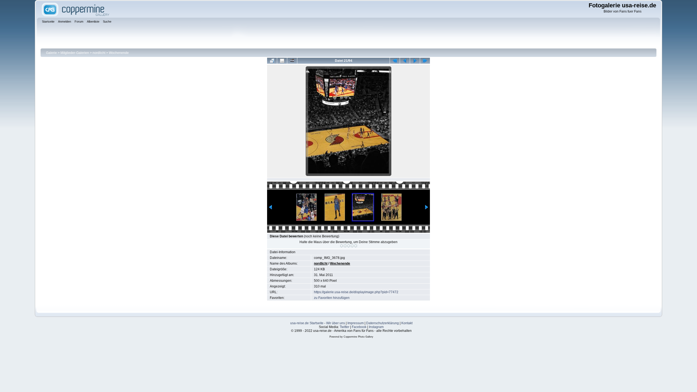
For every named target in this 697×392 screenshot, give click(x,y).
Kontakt (406, 323)
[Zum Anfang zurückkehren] (395, 61)
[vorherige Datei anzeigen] (405, 61)
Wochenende (119, 53)
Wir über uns (335, 323)
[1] (341, 246)
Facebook (359, 327)
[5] (355, 246)
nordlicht (99, 53)
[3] (348, 246)
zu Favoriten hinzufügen (332, 298)
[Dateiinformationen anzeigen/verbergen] (282, 61)
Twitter (344, 327)
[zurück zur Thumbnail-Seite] (272, 61)
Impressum (355, 323)
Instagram (376, 327)
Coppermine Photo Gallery (358, 336)
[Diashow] (292, 61)
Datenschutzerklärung (382, 323)
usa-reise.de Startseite (306, 323)
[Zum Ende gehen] (425, 61)
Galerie (51, 53)
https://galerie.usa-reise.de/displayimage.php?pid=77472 (356, 292)
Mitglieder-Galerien (74, 53)
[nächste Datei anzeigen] (415, 61)
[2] (345, 246)
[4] (352, 246)
